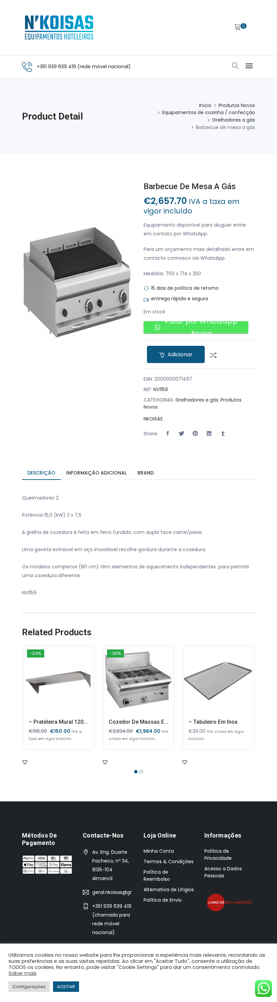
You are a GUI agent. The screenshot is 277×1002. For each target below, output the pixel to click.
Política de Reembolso (157, 875)
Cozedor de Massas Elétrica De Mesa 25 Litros (167, 722)
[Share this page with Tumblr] (223, 434)
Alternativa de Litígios (169, 889)
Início (205, 105)
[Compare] (211, 354)
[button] (167, 434)
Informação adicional (96, 472)
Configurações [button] (29, 986)
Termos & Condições (169, 861)
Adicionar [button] (49, 684)
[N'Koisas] (59, 27)
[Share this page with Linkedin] (209, 434)
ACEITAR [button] (66, 986)
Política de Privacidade (218, 855)
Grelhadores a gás (233, 120)
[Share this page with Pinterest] (195, 434)
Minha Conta (159, 851)
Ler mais (209, 684)
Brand (145, 472)
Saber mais (22, 973)
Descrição (41, 472)
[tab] (41, 473)
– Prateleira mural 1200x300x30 (68, 722)
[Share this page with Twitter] (181, 434)
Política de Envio (163, 900)
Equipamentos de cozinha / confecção (208, 112)
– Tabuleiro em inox (212, 722)
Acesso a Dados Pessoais (223, 872)
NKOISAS (153, 418)
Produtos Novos (237, 105)
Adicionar (179, 354)
